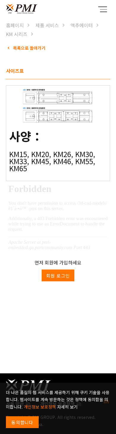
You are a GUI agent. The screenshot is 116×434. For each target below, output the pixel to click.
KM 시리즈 (16, 34)
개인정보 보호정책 (40, 407)
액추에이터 (81, 25)
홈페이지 (15, 25)
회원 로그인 (58, 275)
